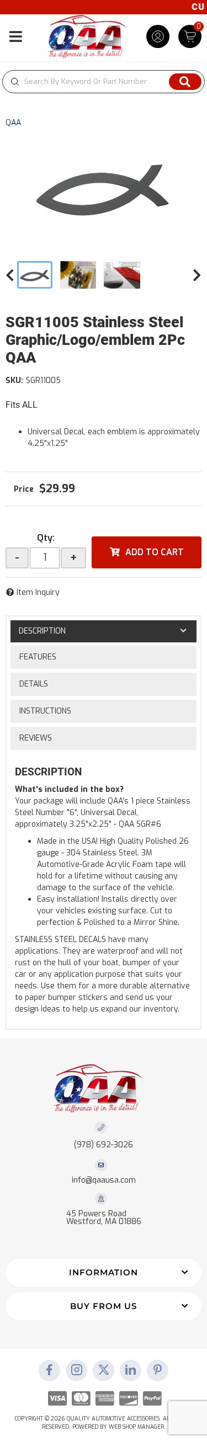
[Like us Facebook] (49, 1371)
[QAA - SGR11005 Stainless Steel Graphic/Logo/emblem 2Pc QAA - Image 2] (78, 275)
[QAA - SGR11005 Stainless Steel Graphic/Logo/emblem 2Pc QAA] (103, 186)
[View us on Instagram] (76, 1371)
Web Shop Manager (136, 1426)
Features (37, 657)
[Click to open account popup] (157, 36)
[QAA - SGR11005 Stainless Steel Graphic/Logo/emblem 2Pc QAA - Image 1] (34, 275)
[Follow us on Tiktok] (130, 1371)
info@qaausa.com (104, 1180)
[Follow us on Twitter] (103, 1371)
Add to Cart (154, 552)
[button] (103, 81)
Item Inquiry (38, 592)
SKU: (14, 380)
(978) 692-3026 (103, 1145)
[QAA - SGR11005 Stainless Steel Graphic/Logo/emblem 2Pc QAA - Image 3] (122, 275)
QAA (13, 123)
